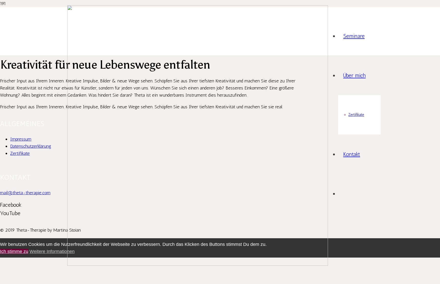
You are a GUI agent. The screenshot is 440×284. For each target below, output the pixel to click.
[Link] (197, 264)
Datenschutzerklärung (30, 146)
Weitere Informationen (52, 251)
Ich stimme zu (14, 251)
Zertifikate (20, 153)
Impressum (20, 139)
